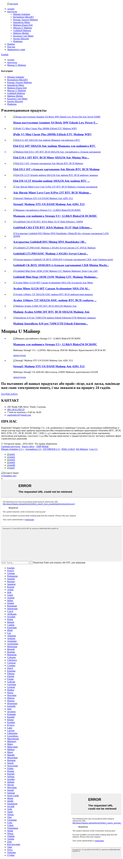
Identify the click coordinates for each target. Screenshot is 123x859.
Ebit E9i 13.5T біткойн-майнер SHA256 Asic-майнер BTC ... (51, 180)
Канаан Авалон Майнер (25, 19)
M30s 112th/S (68, 449)
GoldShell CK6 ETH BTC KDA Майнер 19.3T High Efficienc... (52, 227)
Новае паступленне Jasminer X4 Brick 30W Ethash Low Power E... (55, 122)
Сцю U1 (93, 449)
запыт (16, 355)
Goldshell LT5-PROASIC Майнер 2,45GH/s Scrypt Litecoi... (50, 253)
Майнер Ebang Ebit (23, 25)
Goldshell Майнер (22, 30)
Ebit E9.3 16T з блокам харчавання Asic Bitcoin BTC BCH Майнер (56, 169)
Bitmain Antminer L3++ (12, 449)
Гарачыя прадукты (10, 446)
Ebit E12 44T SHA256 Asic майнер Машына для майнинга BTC (54, 146)
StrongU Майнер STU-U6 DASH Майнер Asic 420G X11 (49, 204)
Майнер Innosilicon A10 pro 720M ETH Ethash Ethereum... (50, 323)
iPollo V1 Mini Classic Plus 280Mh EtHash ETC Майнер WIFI (52, 134)
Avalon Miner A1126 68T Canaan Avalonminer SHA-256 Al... (51, 288)
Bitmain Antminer (21, 14)
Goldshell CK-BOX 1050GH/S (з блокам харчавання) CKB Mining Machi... (61, 265)
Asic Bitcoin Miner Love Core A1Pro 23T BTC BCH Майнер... (52, 192)
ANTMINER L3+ (51, 449)
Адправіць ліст (8, 475)
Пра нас (11, 46)
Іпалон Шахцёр (21, 38)
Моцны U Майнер (22, 27)
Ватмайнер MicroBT (23, 17)
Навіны (11, 44)
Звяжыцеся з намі (16, 49)
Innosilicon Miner (21, 22)
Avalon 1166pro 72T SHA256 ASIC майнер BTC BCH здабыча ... (54, 300)
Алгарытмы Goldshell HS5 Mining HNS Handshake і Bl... (49, 241)
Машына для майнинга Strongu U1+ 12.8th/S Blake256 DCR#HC (55, 216)
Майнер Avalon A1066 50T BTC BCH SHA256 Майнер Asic (51, 311)
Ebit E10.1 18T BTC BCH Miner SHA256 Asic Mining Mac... (51, 157)
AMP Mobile (42, 446)
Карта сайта (28, 446)
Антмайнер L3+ (33, 449)
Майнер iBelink (21, 33)
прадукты (12, 11)
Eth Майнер (82, 449)
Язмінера (17, 41)
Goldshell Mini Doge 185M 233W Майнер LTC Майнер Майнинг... (55, 277)
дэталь (22, 355)
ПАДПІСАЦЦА (9, 394)
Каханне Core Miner (23, 36)
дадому (11, 9)
